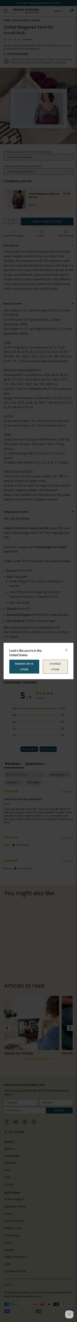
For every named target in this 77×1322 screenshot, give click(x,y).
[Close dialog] (66, 650)
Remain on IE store (24, 666)
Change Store (55, 666)
